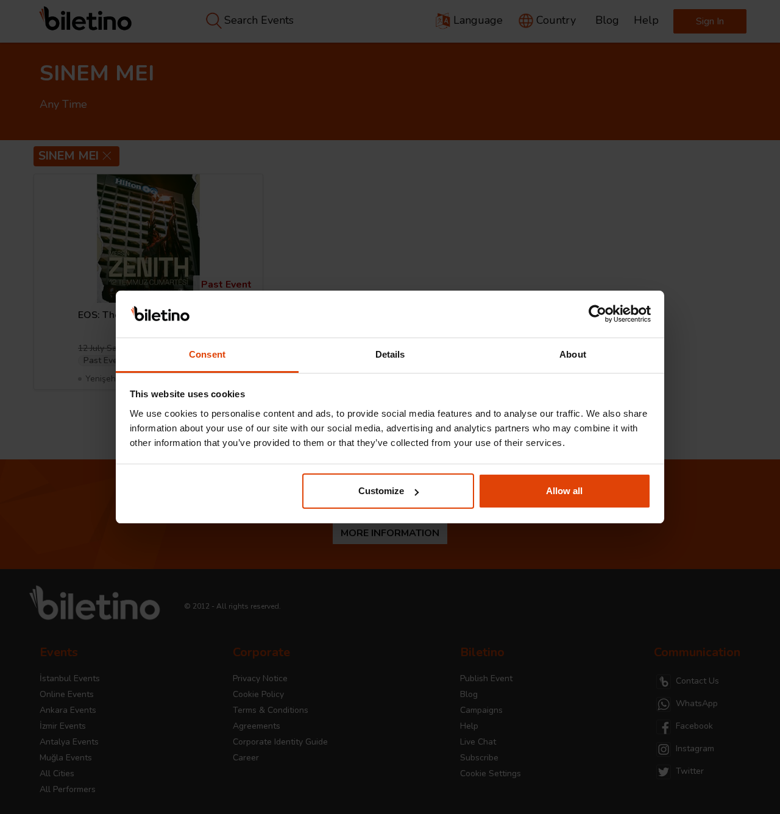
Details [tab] (390, 354)
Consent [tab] (207, 354)
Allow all (564, 491)
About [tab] (572, 354)
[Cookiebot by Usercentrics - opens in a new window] (597, 314)
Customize (381, 491)
